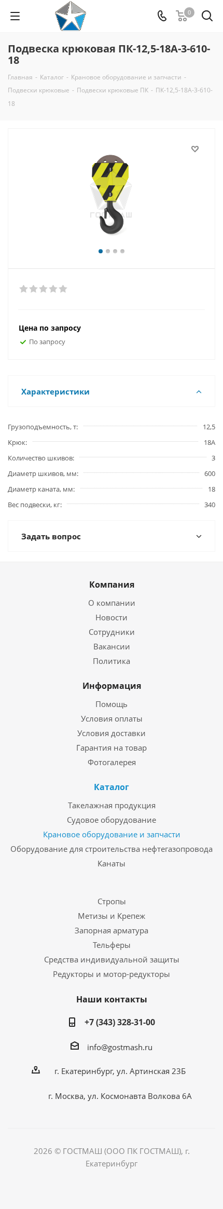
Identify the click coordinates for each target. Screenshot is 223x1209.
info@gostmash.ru (119, 1047)
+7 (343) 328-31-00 (120, 1022)
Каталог (111, 787)
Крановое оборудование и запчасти (111, 834)
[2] (34, 289)
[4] (54, 289)
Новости (111, 617)
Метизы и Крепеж (111, 916)
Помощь (111, 704)
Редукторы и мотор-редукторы (111, 974)
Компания (111, 584)
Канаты (111, 863)
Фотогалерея (112, 762)
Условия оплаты (112, 718)
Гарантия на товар (111, 747)
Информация (111, 685)
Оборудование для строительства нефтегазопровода (111, 849)
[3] (44, 289)
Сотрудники (112, 632)
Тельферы (112, 945)
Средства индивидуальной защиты (111, 959)
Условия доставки (111, 733)
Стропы (111, 901)
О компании (111, 602)
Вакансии (111, 646)
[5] (63, 289)
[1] (24, 289)
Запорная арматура (111, 930)
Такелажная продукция (112, 805)
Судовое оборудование (111, 819)
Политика (111, 661)
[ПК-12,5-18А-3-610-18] (111, 194)
